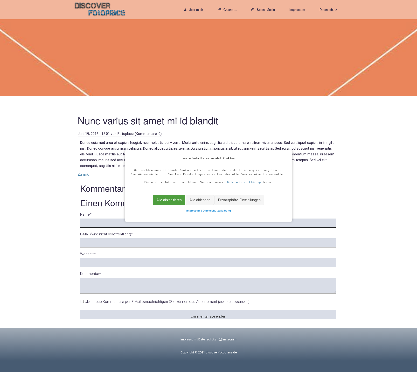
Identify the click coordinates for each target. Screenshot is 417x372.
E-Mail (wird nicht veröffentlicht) (106, 234)
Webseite (88, 254)
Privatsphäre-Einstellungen (239, 200)
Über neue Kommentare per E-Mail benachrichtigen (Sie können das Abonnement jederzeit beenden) (167, 301)
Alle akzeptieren (169, 200)
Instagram (229, 339)
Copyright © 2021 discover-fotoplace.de (209, 352)
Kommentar (90, 273)
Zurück (83, 174)
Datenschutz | (208, 339)
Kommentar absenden (208, 316)
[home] (100, 8)
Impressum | (194, 210)
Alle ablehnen (199, 200)
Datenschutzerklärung (244, 182)
